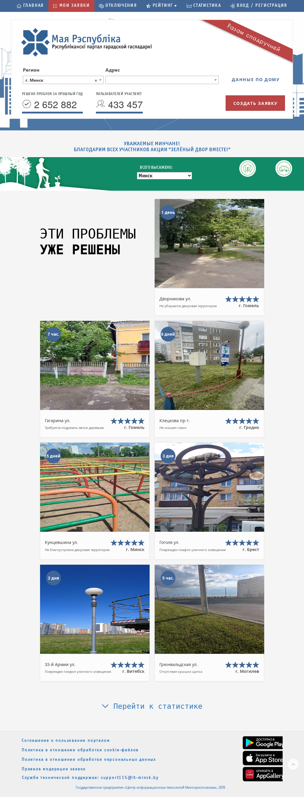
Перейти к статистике (155, 706)
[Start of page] (293, 764)
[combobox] (63, 80)
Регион (31, 70)
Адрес (112, 70)
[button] (30, 6)
